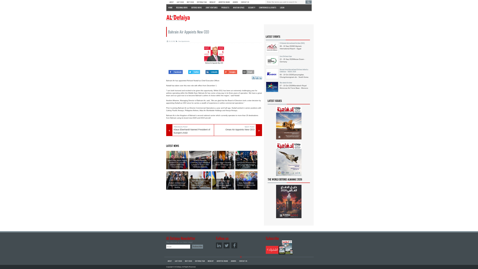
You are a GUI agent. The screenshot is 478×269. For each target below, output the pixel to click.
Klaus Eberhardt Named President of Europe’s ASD (192, 131)
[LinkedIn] (219, 245)
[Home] (178, 18)
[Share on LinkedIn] (212, 71)
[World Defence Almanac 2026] (289, 201)
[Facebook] (234, 245)
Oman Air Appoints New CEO (240, 129)
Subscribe (279, 247)
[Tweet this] (194, 71)
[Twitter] (227, 245)
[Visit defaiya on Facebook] (176, 71)
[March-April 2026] (289, 123)
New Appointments (184, 41)
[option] (214, 56)
